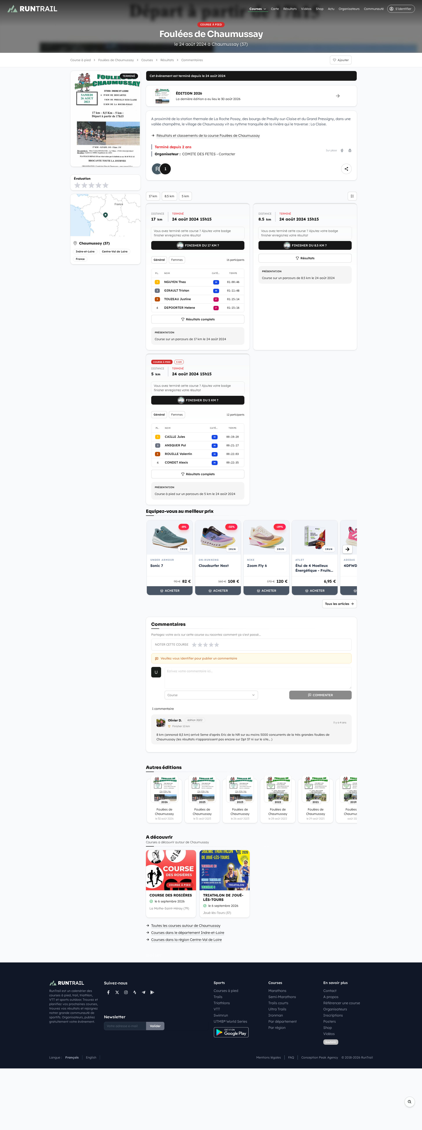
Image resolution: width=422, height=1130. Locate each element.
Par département (282, 1021)
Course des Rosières (170, 895)
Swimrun (221, 1015)
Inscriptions (333, 1015)
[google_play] (152, 992)
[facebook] (108, 992)
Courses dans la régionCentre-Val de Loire (186, 939)
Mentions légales (268, 1057)
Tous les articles (337, 604)
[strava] (134, 992)
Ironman (275, 1015)
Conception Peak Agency (319, 1057)
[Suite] (347, 549)
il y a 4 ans (339, 722)
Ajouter (343, 60)
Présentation (164, 332)
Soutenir (330, 1042)
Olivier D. (175, 720)
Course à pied (80, 60)
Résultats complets (200, 319)
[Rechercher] (409, 1102)
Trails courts (278, 1003)
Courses (255, 9)
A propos (330, 997)
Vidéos (306, 9)
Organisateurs (349, 9)
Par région (277, 1027)
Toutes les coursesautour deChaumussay (185, 925)
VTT (217, 1009)
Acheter (172, 591)
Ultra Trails (277, 1009)
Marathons (277, 990)
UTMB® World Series (230, 1021)
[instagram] (126, 992)
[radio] (77, 185)
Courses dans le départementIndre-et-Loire (187, 932)
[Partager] (346, 169)
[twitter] (117, 992)
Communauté (374, 9)
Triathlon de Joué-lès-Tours (223, 897)
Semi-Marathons (282, 997)
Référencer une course (341, 1003)
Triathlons (222, 1003)
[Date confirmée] (151, 901)
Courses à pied (226, 990)
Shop (320, 9)
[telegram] (143, 992)
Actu (331, 9)
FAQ (291, 1057)
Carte (275, 9)
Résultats (290, 9)
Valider (155, 1026)
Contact (330, 990)
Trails (218, 997)
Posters (329, 1021)
